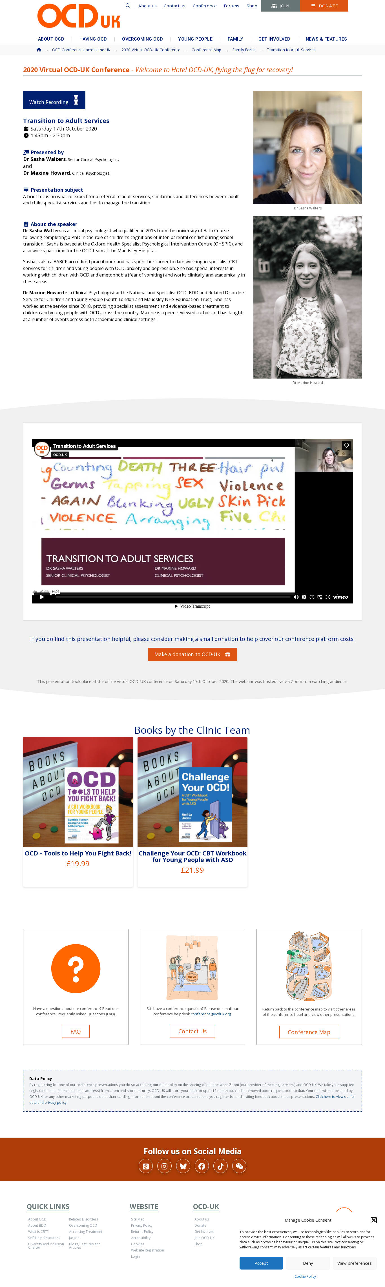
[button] (374, 1220)
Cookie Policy (305, 1276)
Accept (261, 1263)
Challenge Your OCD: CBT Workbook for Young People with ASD (193, 856)
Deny (308, 1263)
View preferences (354, 1263)
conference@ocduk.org (211, 1013)
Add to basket (80, 836)
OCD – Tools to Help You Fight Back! (78, 853)
